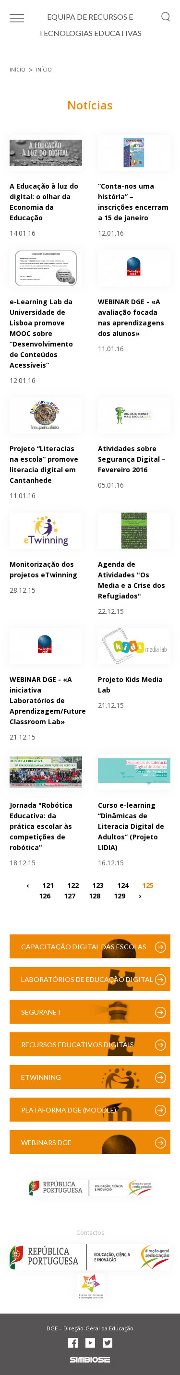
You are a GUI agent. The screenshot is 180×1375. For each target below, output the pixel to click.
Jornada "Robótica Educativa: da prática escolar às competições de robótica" (41, 826)
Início (17, 69)
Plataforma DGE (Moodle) (68, 1110)
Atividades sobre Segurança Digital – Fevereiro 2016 (132, 459)
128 (94, 895)
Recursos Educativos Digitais (77, 1044)
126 (44, 895)
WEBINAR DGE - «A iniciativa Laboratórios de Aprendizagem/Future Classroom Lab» (48, 700)
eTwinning (41, 1077)
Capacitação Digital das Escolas (83, 947)
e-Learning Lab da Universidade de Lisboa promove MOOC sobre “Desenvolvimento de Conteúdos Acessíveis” (41, 333)
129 (119, 895)
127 (69, 895)
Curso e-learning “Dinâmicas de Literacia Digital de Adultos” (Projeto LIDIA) (131, 826)
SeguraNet (41, 1012)
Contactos (90, 1233)
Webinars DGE (46, 1142)
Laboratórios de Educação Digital (87, 979)
